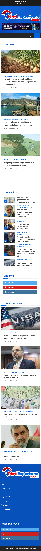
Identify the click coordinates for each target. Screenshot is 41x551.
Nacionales (16, 119)
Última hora (29, 76)
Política (6, 372)
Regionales (5, 509)
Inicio (3, 485)
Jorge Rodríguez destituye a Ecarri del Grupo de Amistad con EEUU (20, 357)
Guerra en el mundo (23, 205)
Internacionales (22, 219)
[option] (20, 198)
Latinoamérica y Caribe (10, 76)
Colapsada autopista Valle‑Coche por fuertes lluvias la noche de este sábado (9, 250)
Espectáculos (6, 497)
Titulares (22, 76)
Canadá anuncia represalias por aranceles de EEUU (9, 224)
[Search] (30, 36)
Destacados (7, 119)
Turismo (4, 505)
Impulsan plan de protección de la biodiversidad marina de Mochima (20, 104)
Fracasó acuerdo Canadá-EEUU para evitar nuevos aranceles (9, 237)
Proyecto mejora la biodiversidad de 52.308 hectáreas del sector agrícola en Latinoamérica (20, 61)
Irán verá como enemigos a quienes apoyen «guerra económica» (9, 211)
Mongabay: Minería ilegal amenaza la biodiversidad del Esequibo (20, 145)
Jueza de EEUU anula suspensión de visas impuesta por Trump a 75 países (9, 265)
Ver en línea (37, 35)
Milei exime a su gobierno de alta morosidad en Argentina (9, 197)
